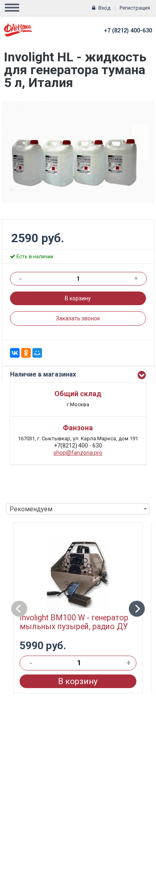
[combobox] (78, 508)
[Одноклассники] (26, 353)
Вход (104, 8)
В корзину (78, 298)
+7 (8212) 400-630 (128, 30)
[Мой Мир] (37, 353)
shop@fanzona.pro (78, 453)
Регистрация (135, 8)
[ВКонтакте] (15, 353)
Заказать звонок (78, 318)
